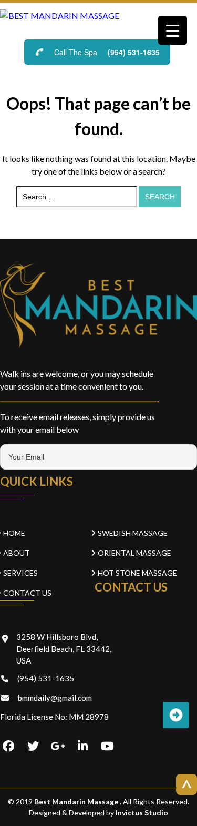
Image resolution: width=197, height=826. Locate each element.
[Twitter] (33, 746)
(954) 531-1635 (134, 52)
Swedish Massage (133, 532)
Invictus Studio (141, 812)
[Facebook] (8, 746)
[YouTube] (107, 746)
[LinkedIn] (82, 746)
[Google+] (57, 746)
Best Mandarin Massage (77, 801)
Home (14, 532)
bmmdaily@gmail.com (55, 697)
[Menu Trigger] (172, 30)
